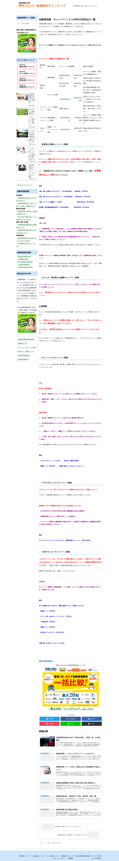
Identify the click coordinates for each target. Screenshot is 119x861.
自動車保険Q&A (23, 359)
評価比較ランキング (67, 856)
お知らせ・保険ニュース (26, 351)
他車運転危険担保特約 (25, 267)
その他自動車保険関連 (46, 661)
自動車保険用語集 (24, 355)
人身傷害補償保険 (24, 264)
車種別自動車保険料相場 (26, 339)
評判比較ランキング (25, 856)
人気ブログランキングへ (24, 185)
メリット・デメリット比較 (27, 347)
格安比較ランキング (38, 856)
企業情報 (70, 858)
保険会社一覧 (22, 343)
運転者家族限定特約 (24, 256)
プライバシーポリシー (59, 858)
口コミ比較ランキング (52, 856)
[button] (92, 724)
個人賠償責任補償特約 (25, 262)
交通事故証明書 (23, 259)
